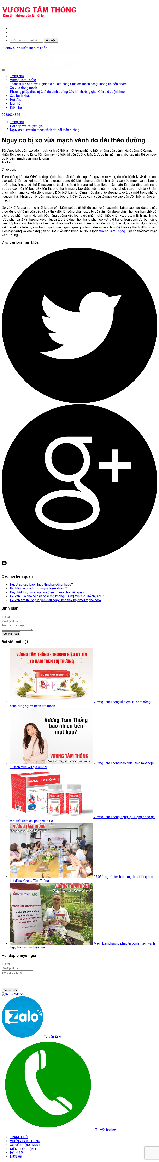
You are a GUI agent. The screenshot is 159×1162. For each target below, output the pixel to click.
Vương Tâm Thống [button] (23, 80)
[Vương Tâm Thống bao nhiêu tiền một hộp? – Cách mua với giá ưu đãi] (52, 763)
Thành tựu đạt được (24, 84)
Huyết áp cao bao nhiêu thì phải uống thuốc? (41, 584)
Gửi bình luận (11, 633)
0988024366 (11, 48)
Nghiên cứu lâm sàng (54, 84)
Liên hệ (15, 104)
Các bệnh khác (20, 96)
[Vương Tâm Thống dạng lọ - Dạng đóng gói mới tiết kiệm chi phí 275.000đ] (52, 817)
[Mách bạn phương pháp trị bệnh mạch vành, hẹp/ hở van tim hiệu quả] (52, 943)
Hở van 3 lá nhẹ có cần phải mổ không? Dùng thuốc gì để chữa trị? (57, 596)
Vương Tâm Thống (112, 231)
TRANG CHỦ (19, 1137)
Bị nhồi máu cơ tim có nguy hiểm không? (38, 588)
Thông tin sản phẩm (112, 84)
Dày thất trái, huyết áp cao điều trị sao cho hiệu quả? (47, 592)
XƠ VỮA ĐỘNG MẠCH (25, 1145)
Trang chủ (17, 76)
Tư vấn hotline (105, 1130)
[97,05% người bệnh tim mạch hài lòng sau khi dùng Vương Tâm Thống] (52, 877)
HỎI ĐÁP (16, 1153)
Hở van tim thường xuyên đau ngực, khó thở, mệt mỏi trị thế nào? (55, 600)
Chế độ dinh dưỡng (54, 92)
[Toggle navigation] (3, 70)
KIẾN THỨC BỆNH (23, 1149)
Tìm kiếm (51, 40)
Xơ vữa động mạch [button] (23, 88)
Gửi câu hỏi (10, 990)
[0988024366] (13, 994)
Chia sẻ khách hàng (84, 84)
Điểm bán (16, 107)
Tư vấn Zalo (52, 1036)
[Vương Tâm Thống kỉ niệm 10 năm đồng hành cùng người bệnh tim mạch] (52, 702)
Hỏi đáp (15, 100)
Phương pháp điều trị (25, 92)
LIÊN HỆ (16, 1157)
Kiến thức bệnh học (111, 92)
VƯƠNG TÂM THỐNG (25, 1141)
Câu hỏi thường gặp (83, 92)
